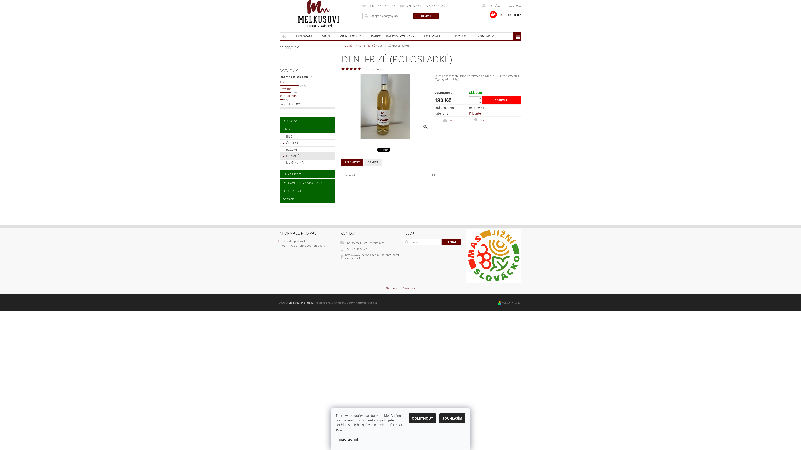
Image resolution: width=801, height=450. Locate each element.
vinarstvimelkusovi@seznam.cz (364, 243)
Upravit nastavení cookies (361, 302)
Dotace (461, 36)
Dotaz (484, 120)
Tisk (451, 120)
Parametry (352, 162)
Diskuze (373, 162)
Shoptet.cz (392, 288)
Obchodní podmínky (294, 241)
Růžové (292, 149)
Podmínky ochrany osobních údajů (303, 246)
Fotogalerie (434, 36)
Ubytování (303, 36)
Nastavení (348, 440)
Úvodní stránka (285, 36)
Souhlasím (452, 418)
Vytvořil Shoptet (511, 303)
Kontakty (485, 36)
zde (338, 429)
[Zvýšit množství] (480, 98)
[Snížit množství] (480, 102)
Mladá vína (294, 162)
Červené (285, 89)
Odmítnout (422, 418)
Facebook (409, 288)
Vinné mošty (350, 36)
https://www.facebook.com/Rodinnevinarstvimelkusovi (372, 256)
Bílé (282, 82)
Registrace (514, 6)
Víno (326, 36)
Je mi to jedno (289, 96)
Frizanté (292, 156)
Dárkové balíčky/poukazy (392, 36)
